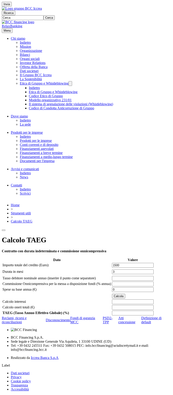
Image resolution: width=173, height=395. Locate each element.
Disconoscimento (58, 320)
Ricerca (9, 13)
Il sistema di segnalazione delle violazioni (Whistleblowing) (71, 104)
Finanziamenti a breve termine (41, 153)
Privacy (16, 377)
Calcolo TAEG (21, 221)
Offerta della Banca (34, 67)
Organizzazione (31, 51)
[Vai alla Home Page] (18, 22)
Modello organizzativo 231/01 (50, 100)
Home (15, 205)
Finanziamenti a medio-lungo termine (46, 157)
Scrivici (25, 193)
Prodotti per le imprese (27, 132)
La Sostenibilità (31, 79)
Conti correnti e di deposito (39, 145)
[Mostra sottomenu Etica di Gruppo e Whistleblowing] (70, 83)
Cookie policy (21, 381)
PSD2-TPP (107, 320)
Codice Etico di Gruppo (46, 96)
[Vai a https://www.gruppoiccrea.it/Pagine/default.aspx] (22, 8)
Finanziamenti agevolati (37, 149)
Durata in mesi (12, 271)
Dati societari (29, 71)
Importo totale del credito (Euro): (25, 265)
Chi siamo (18, 38)
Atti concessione (126, 320)
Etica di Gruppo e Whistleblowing (44, 83)
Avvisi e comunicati (25, 169)
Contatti (16, 185)
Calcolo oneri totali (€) (18, 307)
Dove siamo (19, 116)
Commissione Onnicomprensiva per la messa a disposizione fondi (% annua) (56, 284)
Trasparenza (19, 385)
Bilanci (25, 55)
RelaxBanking (12, 26)
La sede (25, 124)
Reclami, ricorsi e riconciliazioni (14, 320)
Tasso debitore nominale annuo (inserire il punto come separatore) (49, 278)
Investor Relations (33, 63)
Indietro (25, 42)
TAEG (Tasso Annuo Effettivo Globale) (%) (35, 313)
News (24, 177)
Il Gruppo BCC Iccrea (36, 75)
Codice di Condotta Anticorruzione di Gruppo (61, 108)
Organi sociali (30, 59)
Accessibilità (20, 389)
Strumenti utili (21, 213)
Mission (25, 46)
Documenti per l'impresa (37, 161)
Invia (7, 4)
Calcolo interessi (14, 301)
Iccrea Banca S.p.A (45, 358)
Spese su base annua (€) (19, 289)
